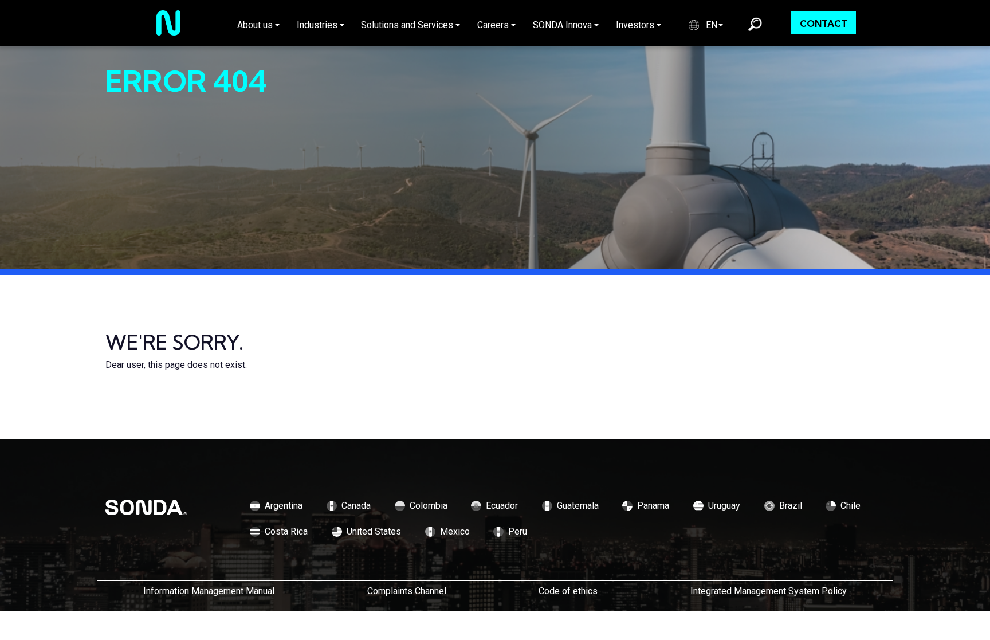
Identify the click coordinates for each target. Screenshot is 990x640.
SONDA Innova (562, 24)
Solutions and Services (407, 24)
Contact (823, 23)
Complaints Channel (406, 591)
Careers (493, 24)
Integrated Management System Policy (768, 591)
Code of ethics (568, 591)
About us (255, 24)
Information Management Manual (208, 591)
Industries (317, 24)
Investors (635, 24)
